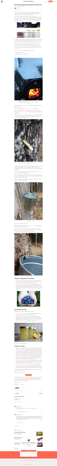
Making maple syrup (17, 50)
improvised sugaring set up (22, 111)
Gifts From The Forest (18, 437)
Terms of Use (32, 452)
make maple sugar (29, 108)
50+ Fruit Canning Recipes (20, 313)
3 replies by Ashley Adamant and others (22, 411)
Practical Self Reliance (21, 384)
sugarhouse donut (23, 20)
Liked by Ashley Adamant (19, 407)
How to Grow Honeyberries (20, 284)
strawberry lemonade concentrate (21, 321)
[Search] (46, 1)
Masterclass (18, 348)
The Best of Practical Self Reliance (21, 280)
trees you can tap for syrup (30, 225)
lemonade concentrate (33, 319)
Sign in (55, 1)
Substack (24, 464)
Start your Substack (26, 462)
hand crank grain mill (22, 363)
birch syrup (35, 230)
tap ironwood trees (19, 228)
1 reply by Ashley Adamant (20, 422)
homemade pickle (31, 20)
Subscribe (50, 1)
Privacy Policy (34, 453)
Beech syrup (22, 230)
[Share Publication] (47, 1)
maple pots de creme (37, 43)
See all (16, 448)
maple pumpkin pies (20, 46)
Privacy (28, 460)
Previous (17, 393)
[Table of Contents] (0, 233)
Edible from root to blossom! (18, 433)
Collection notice (34, 460)
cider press (32, 363)
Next (40, 393)
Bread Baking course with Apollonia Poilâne (23, 356)
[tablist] (17, 399)
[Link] (13, 278)
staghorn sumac (30, 117)
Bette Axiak (17, 414)
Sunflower (17, 406)
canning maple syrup (25, 105)
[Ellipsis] (42, 406)
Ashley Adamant (20, 434)
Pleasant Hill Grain (19, 360)
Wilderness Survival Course (20, 350)
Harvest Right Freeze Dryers (20, 365)
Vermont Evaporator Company (22, 101)
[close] (36, 439)
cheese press (28, 363)
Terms (30, 460)
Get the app (32, 462)
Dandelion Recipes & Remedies (19, 432)
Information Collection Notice (28, 453)
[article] (28, 433)
